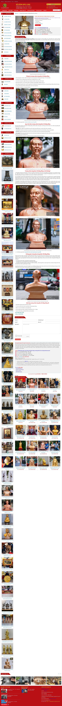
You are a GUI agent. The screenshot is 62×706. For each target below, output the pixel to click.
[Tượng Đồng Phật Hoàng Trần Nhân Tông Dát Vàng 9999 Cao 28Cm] (7, 362)
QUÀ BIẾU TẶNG (6, 135)
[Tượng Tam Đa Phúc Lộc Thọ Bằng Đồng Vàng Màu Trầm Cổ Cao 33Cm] (7, 404)
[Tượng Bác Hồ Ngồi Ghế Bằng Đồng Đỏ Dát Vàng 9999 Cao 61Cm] (20, 414)
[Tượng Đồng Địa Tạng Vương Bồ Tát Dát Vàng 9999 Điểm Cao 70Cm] (7, 519)
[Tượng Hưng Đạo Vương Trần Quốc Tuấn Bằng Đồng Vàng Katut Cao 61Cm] (7, 634)
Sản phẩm (16, 10)
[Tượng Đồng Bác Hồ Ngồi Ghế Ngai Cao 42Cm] (20, 399)
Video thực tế (4, 674)
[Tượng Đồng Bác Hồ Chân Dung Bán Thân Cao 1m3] (7, 490)
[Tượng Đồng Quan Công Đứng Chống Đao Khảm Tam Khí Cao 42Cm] (7, 376)
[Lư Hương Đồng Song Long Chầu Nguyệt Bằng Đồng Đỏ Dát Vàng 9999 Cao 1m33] (7, 304)
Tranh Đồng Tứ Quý (7, 105)
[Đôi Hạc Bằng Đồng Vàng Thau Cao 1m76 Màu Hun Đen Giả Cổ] (7, 476)
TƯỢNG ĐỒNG (6, 58)
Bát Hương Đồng (7, 30)
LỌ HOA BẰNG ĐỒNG (7, 81)
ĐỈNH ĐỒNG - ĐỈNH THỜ (7, 16)
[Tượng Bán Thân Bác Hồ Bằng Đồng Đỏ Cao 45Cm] (31, 414)
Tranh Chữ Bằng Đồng (8, 111)
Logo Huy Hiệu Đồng (7, 119)
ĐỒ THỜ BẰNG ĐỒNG (7, 27)
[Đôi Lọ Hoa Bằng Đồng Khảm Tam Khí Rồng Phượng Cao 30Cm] (7, 218)
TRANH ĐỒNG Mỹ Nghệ (7, 108)
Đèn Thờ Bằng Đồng (7, 38)
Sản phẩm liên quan (20, 377)
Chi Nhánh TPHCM (4, 700)
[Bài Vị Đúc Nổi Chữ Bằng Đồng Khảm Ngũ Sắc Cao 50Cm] (7, 175)
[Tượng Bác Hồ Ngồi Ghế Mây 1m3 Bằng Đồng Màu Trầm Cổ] (20, 430)
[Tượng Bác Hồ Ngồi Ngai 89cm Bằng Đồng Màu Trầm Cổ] (31, 430)
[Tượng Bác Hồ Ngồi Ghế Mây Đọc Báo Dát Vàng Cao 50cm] (43, 461)
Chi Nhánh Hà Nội (4, 694)
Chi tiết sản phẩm (19, 37)
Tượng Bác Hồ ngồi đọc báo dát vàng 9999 (30, 122)
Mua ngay (37, 25)
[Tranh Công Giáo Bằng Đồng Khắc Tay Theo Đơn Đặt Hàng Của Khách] (7, 591)
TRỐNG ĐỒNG (6, 99)
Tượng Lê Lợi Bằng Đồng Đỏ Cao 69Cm (7, 397)
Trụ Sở (2, 688)
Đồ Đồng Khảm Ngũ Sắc (8, 147)
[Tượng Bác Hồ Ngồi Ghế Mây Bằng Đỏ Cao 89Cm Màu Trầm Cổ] (43, 399)
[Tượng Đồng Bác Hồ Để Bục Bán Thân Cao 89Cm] (31, 383)
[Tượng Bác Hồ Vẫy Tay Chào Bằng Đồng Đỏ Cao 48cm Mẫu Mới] (20, 461)
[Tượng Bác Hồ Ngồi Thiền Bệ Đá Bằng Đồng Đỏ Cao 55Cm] (54, 399)
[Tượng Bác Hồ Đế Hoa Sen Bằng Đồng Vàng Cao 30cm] (43, 430)
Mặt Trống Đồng (7, 96)
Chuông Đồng (6, 93)
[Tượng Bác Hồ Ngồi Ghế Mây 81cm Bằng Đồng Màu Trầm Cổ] (54, 414)
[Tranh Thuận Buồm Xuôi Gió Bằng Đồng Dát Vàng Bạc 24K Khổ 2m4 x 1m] (7, 261)
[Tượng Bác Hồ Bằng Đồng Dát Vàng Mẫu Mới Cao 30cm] (54, 430)
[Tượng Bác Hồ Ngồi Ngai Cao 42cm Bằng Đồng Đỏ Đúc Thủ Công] (54, 461)
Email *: (16, 322)
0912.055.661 (4, 704)
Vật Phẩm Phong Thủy (7, 128)
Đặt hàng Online (19, 317)
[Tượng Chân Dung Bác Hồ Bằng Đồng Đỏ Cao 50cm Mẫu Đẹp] (31, 446)
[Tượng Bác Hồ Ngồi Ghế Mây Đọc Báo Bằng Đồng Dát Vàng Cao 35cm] (20, 446)
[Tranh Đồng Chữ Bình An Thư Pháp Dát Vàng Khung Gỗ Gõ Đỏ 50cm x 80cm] (7, 562)
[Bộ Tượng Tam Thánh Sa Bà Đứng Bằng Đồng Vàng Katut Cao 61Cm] (7, 648)
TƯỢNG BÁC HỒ (6, 69)
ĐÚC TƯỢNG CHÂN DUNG (8, 64)
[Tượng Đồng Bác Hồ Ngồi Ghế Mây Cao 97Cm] (7, 418)
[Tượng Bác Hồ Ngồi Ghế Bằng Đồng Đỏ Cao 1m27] (43, 383)
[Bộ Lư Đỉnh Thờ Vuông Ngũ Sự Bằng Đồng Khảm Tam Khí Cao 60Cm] (7, 605)
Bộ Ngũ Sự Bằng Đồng (7, 35)
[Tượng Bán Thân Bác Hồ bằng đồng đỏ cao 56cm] (43, 414)
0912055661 (53, 4)
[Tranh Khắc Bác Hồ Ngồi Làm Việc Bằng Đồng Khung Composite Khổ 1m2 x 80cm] (7, 447)
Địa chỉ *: (39, 322)
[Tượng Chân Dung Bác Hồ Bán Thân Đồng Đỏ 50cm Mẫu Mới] (54, 446)
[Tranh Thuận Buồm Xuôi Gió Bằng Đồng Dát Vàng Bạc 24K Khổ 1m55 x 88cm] (7, 247)
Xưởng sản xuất (24, 688)
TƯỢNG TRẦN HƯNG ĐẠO (8, 72)
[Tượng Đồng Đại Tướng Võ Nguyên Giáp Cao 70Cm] (7, 533)
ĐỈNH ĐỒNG (6, 84)
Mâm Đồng (6, 116)
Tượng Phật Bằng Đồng (8, 61)
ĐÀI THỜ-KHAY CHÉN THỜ (8, 49)
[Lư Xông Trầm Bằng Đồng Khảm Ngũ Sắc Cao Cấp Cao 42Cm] (7, 333)
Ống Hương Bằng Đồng (8, 46)
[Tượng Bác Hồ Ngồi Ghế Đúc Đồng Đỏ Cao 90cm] (43, 446)
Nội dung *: (17, 324)
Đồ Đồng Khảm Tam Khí (7, 144)
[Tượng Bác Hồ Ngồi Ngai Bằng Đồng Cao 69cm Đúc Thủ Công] (31, 461)
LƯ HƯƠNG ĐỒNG (6, 19)
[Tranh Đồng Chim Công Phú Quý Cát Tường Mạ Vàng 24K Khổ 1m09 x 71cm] (7, 290)
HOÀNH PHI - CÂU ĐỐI (7, 24)
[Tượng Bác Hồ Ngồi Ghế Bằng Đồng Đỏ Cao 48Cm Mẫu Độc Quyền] (7, 189)
